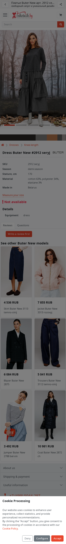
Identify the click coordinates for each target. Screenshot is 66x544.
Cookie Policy (10, 528)
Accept (57, 538)
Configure (42, 538)
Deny (28, 538)
